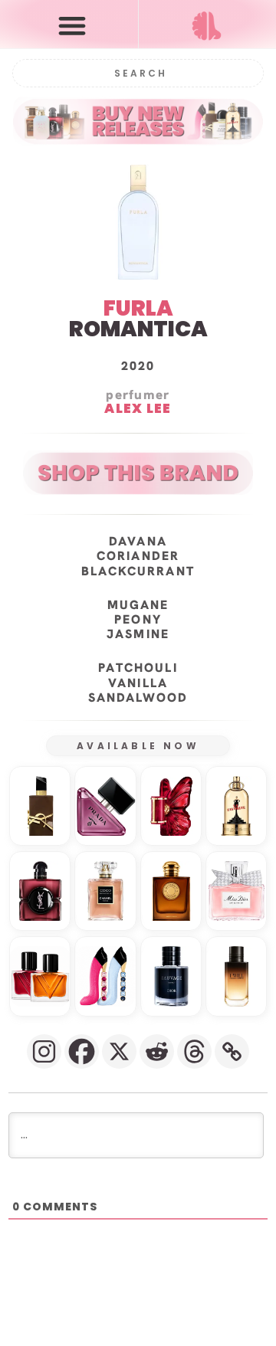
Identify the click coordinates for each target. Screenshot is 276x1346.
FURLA (138, 308)
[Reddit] (157, 1051)
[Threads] (194, 1051)
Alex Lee (137, 409)
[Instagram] (44, 1051)
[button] (72, 25)
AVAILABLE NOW (138, 745)
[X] (119, 1051)
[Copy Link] (232, 1051)
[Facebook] (81, 1051)
